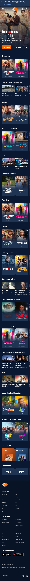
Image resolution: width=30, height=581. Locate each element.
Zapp (3, 536)
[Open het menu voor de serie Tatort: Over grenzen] (26, 178)
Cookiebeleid (22, 567)
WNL (17, 505)
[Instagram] (27, 576)
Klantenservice (19, 525)
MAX (3, 508)
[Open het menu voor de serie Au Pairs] (26, 330)
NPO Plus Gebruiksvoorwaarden (9, 567)
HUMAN (4, 502)
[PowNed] (21, 471)
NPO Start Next (5, 539)
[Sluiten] (28, 2)
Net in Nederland (20, 542)
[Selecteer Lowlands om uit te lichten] (9, 51)
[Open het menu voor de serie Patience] (26, 231)
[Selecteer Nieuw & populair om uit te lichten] (25, 51)
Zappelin (4, 533)
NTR (17, 494)
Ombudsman (19, 539)
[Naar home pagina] (15, 9)
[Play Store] (18, 554)
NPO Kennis (18, 533)
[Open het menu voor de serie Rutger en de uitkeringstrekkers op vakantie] (13, 178)
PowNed (18, 500)
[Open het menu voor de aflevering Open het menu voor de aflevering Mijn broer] (13, 283)
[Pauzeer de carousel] (26, 47)
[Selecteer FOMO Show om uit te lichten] (4, 51)
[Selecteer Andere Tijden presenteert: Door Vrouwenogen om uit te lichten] (20, 51)
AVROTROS (4, 494)
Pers (3, 525)
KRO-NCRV (4, 505)
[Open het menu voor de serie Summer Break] (13, 423)
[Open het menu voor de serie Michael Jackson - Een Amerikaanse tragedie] (26, 304)
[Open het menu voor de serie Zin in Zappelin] (26, 397)
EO (2, 500)
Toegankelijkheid (6, 522)
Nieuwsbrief (18, 519)
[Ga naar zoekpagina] (22, 9)
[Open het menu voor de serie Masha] (13, 397)
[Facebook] (23, 576)
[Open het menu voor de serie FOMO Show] (13, 60)
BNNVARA (4, 497)
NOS (3, 511)
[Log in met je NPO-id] (26, 9)
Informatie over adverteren (8, 570)
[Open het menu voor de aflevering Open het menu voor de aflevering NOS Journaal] (13, 86)
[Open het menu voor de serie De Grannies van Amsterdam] (26, 60)
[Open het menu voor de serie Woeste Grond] (13, 107)
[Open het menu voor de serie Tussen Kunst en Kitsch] (26, 133)
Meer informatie (7, 4)
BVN (3, 542)
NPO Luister (5, 545)
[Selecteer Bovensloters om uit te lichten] (15, 51)
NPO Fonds (18, 536)
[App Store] (6, 554)
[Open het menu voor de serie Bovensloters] (26, 257)
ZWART (17, 508)
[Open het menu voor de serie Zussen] (26, 107)
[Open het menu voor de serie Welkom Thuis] (26, 423)
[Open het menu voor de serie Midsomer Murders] (13, 231)
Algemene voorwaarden (8, 564)
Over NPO (4, 519)
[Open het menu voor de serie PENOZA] (13, 257)
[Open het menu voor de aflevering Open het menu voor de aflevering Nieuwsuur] (27, 86)
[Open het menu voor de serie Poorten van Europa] (13, 304)
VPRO (17, 502)
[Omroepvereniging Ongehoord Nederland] (8, 471)
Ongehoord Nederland (21, 497)
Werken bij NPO (19, 522)
